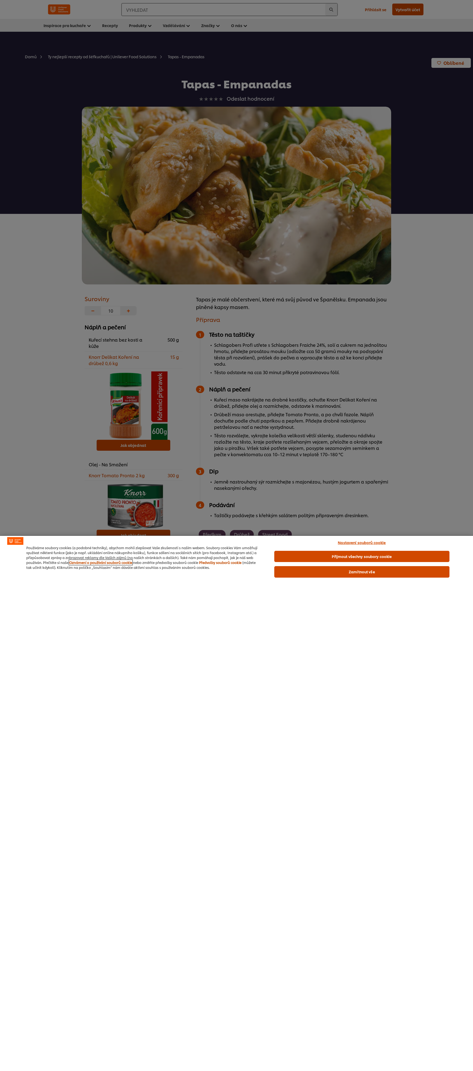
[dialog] (236, 803)
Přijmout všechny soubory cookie (362, 556)
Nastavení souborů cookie (362, 542)
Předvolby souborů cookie (220, 562)
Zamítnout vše (362, 571)
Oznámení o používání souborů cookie (100, 562)
